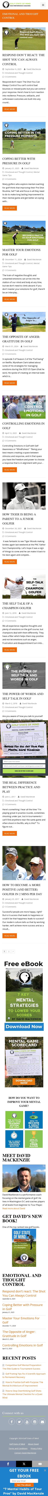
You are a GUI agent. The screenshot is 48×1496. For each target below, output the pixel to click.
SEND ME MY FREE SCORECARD (24, 771)
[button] (24, 748)
